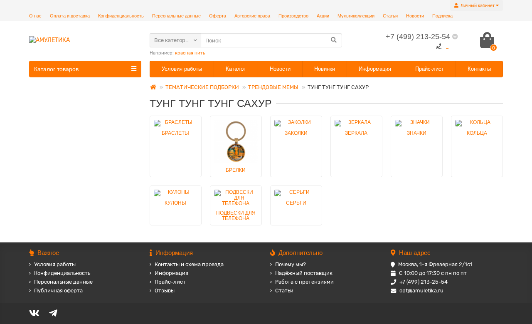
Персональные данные (176, 15)
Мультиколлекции (355, 15)
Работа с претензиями (304, 282)
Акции (323, 15)
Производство (293, 15)
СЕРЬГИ (296, 203)
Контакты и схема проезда (189, 264)
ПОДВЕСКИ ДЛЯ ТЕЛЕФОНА (236, 215)
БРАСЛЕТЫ (175, 133)
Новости (415, 15)
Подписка (442, 15)
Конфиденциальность (121, 15)
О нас (35, 15)
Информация (375, 69)
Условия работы (182, 69)
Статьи (390, 15)
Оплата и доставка (70, 15)
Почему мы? (290, 264)
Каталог (236, 69)
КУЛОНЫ (175, 203)
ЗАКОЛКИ (296, 133)
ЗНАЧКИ (416, 133)
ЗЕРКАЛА (356, 133)
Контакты (479, 69)
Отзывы (165, 290)
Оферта (217, 15)
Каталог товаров (56, 69)
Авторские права (252, 15)
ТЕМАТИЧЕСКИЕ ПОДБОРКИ (202, 87)
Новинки (324, 69)
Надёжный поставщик (303, 273)
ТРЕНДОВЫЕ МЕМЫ (273, 87)
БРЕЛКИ (236, 170)
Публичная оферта (58, 290)
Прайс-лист (429, 69)
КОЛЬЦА (477, 133)
